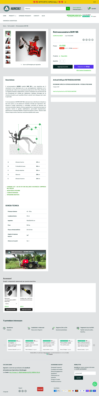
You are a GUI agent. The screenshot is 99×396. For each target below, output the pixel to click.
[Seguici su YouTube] (25, 391)
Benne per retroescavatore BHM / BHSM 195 (10, 300)
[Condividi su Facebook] (84, 40)
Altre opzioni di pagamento (83, 70)
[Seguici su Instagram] (23, 391)
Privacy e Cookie (55, 379)
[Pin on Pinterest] (86, 40)
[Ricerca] (68, 8)
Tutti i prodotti (11, 26)
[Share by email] (92, 40)
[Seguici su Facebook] (20, 391)
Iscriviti (79, 377)
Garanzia (53, 377)
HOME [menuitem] (4, 15)
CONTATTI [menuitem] (36, 15)
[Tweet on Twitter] (89, 40)
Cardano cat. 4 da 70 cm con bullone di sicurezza (26, 299)
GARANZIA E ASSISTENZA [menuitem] (10, 20)
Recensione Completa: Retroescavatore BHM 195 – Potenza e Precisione (72, 84)
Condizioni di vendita (56, 369)
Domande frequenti (56, 367)
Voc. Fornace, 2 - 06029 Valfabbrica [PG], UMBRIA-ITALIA (25, 372)
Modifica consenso (56, 381)
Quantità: (55, 61)
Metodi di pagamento (56, 371)
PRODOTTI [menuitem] (11, 15)
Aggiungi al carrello (63, 66)
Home (4, 26)
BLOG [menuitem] (43, 15)
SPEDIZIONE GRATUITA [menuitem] (74, 15)
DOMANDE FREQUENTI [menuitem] (25, 15)
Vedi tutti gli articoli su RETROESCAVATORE (64, 91)
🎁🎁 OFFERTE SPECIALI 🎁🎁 (48, 2)
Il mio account (77, 9)
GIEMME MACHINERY (58, 35)
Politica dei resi (55, 375)
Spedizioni (54, 373)
